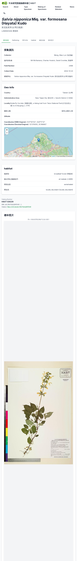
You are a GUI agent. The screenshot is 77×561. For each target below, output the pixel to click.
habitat (33, 40)
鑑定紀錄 (42, 40)
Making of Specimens (42, 8)
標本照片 (51, 40)
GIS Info (25, 40)
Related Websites (58, 8)
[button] (38, 140)
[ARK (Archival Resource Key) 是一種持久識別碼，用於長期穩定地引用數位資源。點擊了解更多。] (21, 205)
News (72, 7)
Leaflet (53, 156)
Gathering (15, 40)
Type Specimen (28, 8)
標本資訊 (6, 40)
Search (5, 7)
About (16, 7)
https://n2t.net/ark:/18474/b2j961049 (19, 207)
